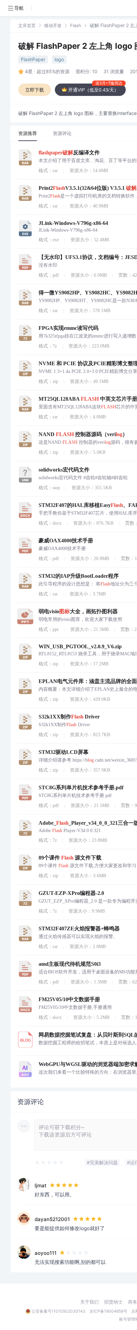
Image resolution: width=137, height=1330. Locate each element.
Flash (75, 25)
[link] (27, 25)
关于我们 (89, 1302)
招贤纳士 (113, 1302)
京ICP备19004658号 (108, 1311)
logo (59, 59)
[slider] (49, 1162)
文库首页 (27, 25)
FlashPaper (33, 59)
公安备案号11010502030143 (58, 1311)
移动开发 (53, 25)
